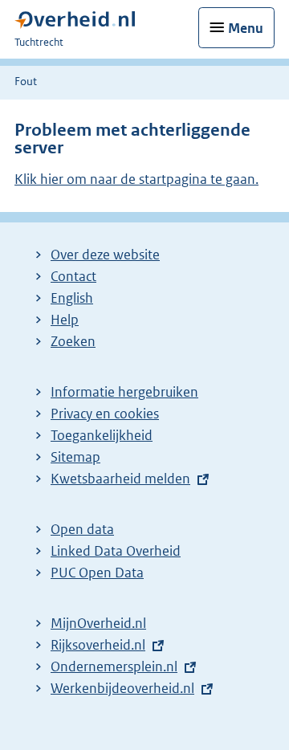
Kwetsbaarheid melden (120, 478)
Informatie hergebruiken (124, 392)
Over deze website (105, 254)
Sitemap (75, 457)
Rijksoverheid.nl (98, 645)
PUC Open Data (97, 572)
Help (65, 319)
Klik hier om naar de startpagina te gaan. (136, 179)
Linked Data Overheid (116, 551)
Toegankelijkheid (102, 435)
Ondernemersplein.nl (114, 666)
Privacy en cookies (105, 413)
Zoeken (73, 341)
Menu (245, 28)
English (72, 298)
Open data (82, 529)
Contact (73, 276)
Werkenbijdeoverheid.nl (122, 688)
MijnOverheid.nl (98, 623)
